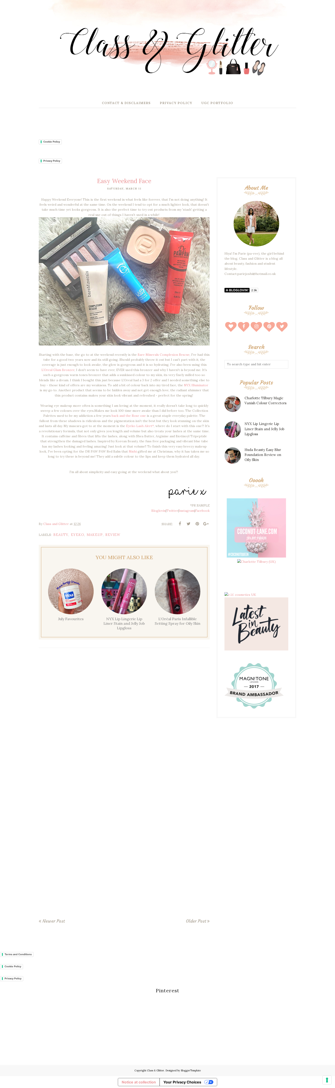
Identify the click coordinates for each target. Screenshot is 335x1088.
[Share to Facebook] (179, 523)
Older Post (196, 921)
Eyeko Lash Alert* (140, 426)
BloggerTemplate (191, 1070)
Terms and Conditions (18, 954)
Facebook (202, 511)
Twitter (172, 511)
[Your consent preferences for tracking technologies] (327, 1080)
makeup (95, 534)
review (112, 534)
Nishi (133, 451)
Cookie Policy (51, 141)
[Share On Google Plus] (205, 523)
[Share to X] (188, 523)
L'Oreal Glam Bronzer (58, 370)
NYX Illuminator (196, 385)
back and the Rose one (128, 416)
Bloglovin (158, 511)
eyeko (77, 534)
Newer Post (53, 921)
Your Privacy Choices (182, 1082)
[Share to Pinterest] (197, 523)
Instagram (186, 511)
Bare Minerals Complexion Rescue (164, 355)
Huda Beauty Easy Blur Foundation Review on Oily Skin (263, 455)
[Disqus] (124, 718)
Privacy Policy (51, 160)
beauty (60, 534)
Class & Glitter (155, 1070)
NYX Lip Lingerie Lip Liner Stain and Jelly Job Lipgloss (264, 429)
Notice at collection (139, 1082)
